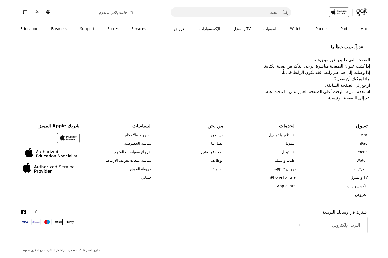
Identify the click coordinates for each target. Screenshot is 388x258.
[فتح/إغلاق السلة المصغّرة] (25, 12)
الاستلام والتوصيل (282, 134)
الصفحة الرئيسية (342, 98)
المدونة (218, 168)
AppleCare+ (285, 185)
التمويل (290, 143)
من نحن (217, 134)
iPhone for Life (283, 177)
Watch (295, 28)
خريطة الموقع (141, 168)
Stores (113, 28)
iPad (343, 28)
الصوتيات (270, 28)
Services (138, 28)
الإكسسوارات (209, 28)
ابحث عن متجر (212, 151)
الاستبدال (289, 151)
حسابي (146, 177)
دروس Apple (285, 168)
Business (59, 28)
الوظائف (217, 160)
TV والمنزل (242, 28)
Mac (364, 28)
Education (29, 28)
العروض (180, 28)
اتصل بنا (217, 143)
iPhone (320, 28)
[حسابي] (37, 12)
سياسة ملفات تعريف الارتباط (129, 160)
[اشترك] (298, 225)
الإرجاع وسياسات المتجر (133, 151)
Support (87, 28)
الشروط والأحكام (138, 134)
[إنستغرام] (35, 212)
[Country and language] (48, 12)
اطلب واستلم (285, 160)
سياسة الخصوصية (138, 143)
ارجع (366, 85)
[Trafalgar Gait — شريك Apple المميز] (348, 12)
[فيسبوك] (23, 212)
